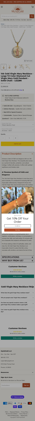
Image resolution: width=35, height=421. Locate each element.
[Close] (32, 189)
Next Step (17, 230)
